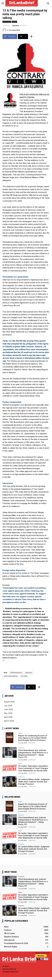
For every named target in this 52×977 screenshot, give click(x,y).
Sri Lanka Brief (14, 30)
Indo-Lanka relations (11, 676)
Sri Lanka (24, 676)
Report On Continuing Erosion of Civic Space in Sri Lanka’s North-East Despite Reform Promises (32, 738)
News (14, 22)
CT (4, 660)
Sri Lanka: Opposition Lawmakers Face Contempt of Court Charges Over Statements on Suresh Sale (33, 768)
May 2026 (8, 713)
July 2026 (8, 705)
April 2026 (8, 717)
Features (6, 22)
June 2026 (8, 709)
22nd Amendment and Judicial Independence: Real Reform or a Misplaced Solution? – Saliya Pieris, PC (33, 753)
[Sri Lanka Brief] (5, 30)
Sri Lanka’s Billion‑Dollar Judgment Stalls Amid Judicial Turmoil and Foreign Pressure (33, 781)
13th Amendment (16, 673)
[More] (31, 36)
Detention (28, 673)
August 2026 (9, 702)
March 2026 (9, 721)
